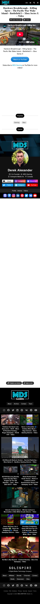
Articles (19, 191)
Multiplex (14, 591)
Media (12, 579)
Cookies (6, 591)
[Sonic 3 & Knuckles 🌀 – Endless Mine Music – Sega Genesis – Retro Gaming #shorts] (29, 424)
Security (25, 591)
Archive (16, 404)
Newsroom (20, 579)
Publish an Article (15, 383)
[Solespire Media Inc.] (20, 568)
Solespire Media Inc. (17, 176)
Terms (34, 591)
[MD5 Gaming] (20, 395)
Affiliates (11, 575)
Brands (19, 575)
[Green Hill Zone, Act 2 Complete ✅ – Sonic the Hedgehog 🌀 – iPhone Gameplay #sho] (10, 524)
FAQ (10, 591)
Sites (28, 579)
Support (30, 591)
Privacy (20, 591)
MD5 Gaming (17, 65)
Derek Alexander (17, 20)
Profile (14, 191)
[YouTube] (35, 410)
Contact (23, 404)
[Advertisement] (20, 91)
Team (30, 404)
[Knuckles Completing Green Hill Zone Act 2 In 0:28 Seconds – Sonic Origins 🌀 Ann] (29, 524)
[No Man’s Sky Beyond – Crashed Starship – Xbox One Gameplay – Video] (20, 557)
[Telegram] (31, 410)
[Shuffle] (30, 2)
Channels (27, 575)
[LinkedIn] (17, 410)
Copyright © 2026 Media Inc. (20, 594)
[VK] (26, 410)
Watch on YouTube (20, 59)
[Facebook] (8, 410)
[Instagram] (4, 410)
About (9, 404)
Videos (28, 20)
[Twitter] (13, 410)
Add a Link (29, 383)
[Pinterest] (22, 410)
